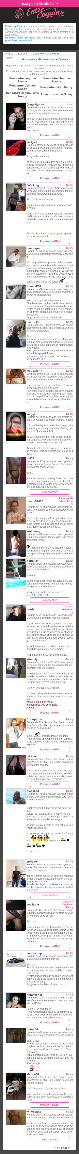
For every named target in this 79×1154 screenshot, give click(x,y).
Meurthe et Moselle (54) (46, 53)
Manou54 (33, 1074)
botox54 (32, 1029)
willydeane (34, 1111)
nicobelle (33, 322)
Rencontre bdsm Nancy (56, 87)
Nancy (9, 57)
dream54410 (35, 501)
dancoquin (34, 248)
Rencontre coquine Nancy (22, 80)
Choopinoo (34, 719)
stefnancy (33, 531)
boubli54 (33, 560)
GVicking (33, 185)
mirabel (32, 756)
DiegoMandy (35, 104)
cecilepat (33, 904)
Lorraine (23, 53)
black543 (33, 790)
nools (30, 609)
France (9, 53)
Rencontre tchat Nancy (57, 94)
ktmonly (32, 659)
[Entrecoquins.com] (39, 19)
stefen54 (32, 861)
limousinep (34, 953)
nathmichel (34, 994)
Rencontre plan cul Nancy (22, 87)
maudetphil (34, 370)
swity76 (32, 142)
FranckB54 (34, 286)
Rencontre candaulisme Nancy (22, 94)
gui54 (30, 458)
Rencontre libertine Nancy (56, 80)
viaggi (31, 414)
